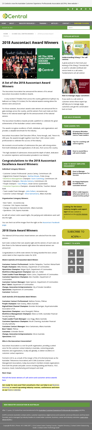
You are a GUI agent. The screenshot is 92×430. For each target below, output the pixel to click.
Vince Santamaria (32, 194)
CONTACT (65, 23)
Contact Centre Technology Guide (48, 428)
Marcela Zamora (27, 181)
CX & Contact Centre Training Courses (45, 426)
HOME (4, 23)
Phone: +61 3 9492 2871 (23, 426)
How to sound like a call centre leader (80, 152)
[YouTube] (77, 9)
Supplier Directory (64, 426)
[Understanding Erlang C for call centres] (76, 48)
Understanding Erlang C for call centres (74, 58)
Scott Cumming (37, 179)
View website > (73, 3)
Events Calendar (14, 390)
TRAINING (42, 23)
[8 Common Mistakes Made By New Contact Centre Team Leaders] (66, 132)
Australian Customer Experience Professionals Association (59, 410)
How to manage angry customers (75, 96)
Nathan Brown (33, 176)
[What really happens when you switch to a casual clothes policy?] (66, 193)
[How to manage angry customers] (76, 86)
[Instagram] (86, 9)
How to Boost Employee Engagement (74, 165)
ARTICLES (54, 23)
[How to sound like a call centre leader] (66, 152)
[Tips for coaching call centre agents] (66, 143)
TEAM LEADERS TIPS (72, 126)
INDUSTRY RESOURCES (26, 23)
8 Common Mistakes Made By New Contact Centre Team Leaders (81, 133)
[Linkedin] (68, 9)
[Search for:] (78, 27)
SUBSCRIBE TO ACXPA (81, 23)
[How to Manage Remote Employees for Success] (66, 172)
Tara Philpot (22, 184)
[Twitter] (81, 9)
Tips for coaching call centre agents (81, 143)
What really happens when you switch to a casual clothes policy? (81, 194)
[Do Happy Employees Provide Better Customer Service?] (66, 183)
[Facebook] (72, 9)
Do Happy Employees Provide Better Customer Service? (80, 183)
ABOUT (11, 23)
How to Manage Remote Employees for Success (81, 173)
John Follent (31, 191)
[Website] (90, 9)
